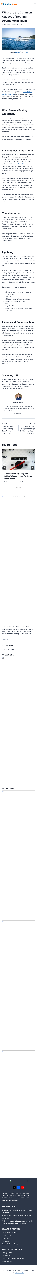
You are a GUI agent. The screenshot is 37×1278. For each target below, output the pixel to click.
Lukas (17, 52)
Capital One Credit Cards (10, 1232)
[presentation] (18, 459)
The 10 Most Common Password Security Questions (16, 1217)
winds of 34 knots (21, 164)
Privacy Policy (7, 1253)
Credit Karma (6, 1235)
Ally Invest (5, 1241)
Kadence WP (19, 1273)
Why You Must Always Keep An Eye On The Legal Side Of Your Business (27, 428)
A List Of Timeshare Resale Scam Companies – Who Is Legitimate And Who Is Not (18, 1222)
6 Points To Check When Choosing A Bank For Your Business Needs (8, 428)
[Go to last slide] (4, 468)
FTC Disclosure (7, 1255)
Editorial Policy (7, 1261)
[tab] (16, 487)
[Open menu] (35, 3)
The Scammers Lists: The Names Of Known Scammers (17, 1211)
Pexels (26, 52)
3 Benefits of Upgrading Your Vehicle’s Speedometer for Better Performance (18, 476)
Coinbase (5, 1238)
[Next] (32, 468)
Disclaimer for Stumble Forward (13, 1258)
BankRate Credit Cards (10, 1244)
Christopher (7, 24)
